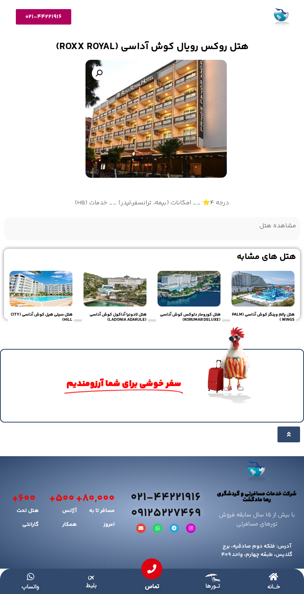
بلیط (91, 585)
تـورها (212, 586)
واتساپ (30, 587)
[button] (99, 73)
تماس (152, 586)
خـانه (273, 587)
